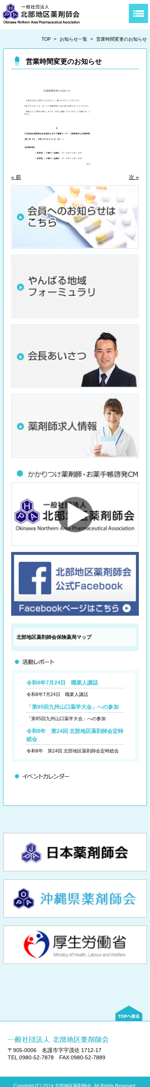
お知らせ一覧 (73, 39)
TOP (46, 39)
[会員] (75, 247)
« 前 (16, 177)
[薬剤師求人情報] (75, 456)
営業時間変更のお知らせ (121, 39)
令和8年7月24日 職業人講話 (62, 682)
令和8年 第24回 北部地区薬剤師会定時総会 (73, 751)
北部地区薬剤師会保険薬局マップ (54, 637)
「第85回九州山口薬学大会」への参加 (73, 707)
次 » (134, 177)
